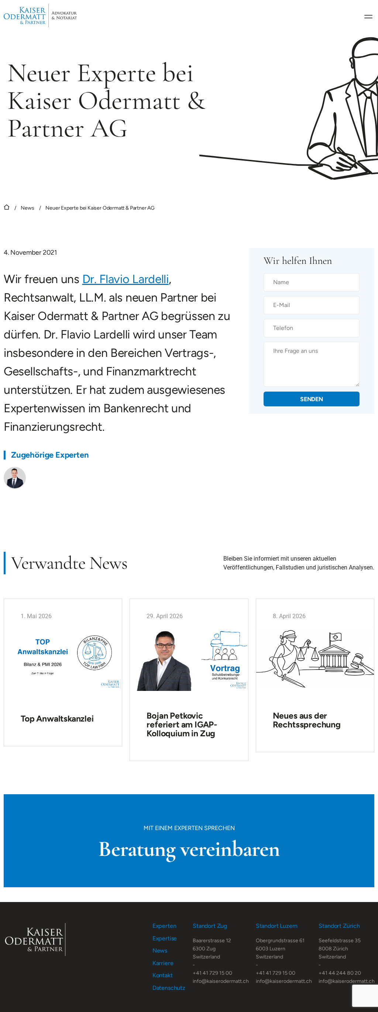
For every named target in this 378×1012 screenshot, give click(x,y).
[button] (368, 16)
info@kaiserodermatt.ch (221, 981)
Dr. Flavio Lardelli (125, 279)
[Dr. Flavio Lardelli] (15, 478)
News (27, 208)
